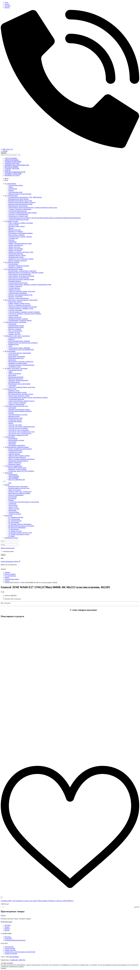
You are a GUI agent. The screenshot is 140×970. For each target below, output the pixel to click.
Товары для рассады (14, 317)
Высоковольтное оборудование (18, 199)
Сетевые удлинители (15, 286)
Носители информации (16, 495)
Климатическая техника (16, 325)
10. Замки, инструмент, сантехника (16, 368)
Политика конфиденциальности (15, 940)
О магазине (8, 938)
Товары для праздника (15, 248)
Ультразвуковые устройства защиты (20, 320)
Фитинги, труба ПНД (15, 296)
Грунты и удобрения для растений (19, 305)
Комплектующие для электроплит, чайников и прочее (25, 272)
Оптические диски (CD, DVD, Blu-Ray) (21, 471)
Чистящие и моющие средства (18, 435)
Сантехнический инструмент (17, 283)
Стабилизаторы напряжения (17, 293)
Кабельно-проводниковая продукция (20, 204)
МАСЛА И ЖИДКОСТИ (16, 479)
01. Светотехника (10, 183)
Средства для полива (15, 310)
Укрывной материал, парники (18, 319)
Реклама (11, 500)
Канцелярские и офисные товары (19, 493)
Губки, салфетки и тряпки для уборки (20, 223)
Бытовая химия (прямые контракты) (20, 411)
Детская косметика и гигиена (17, 414)
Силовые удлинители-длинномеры (19, 209)
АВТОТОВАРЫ (13, 476)
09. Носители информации (17, 527)
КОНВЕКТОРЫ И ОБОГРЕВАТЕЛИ (17, 165)
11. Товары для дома (15, 531)
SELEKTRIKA (14, 957)
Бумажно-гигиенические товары (19, 409)
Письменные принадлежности (18, 461)
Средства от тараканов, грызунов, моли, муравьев (24, 313)
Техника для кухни (14, 334)
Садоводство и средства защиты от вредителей (23, 502)
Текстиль (11, 240)
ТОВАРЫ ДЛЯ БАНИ (12, 168)
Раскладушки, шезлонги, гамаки (18, 396)
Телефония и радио (14, 366)
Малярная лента (13, 344)
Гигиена (11, 413)
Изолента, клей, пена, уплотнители (19, 491)
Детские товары (13, 224)
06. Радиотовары (13, 522)
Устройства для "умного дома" (18, 216)
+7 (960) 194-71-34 (7, 149)
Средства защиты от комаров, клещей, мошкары (24, 312)
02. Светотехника (14, 519)
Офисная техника (14, 454)
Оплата (7, 4)
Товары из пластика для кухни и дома (20, 252)
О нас (6, 2)
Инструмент (12, 375)
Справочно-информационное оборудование (22, 212)
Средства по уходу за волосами (18, 430)
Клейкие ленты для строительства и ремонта (23, 342)
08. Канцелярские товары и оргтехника (21, 526)
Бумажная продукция (15, 450)
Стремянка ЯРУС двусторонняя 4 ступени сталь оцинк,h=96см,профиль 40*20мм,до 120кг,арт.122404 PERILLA (37, 901)
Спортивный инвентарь (16, 399)
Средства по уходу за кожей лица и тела (21, 431)
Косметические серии (15, 418)
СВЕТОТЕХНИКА (11, 158)
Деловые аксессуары (15, 452)
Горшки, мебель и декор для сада (19, 303)
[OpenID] (10, 567)
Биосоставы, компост (15, 301)
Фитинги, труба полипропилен (18, 298)
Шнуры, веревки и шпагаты (17, 260)
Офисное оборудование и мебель (19, 455)
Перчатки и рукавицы (15, 231)
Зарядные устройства (15, 267)
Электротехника (13, 512)
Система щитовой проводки (17, 211)
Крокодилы (12, 360)
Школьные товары (14, 464)
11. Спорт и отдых (10, 389)
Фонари (11, 190)
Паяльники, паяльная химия (17, 363)
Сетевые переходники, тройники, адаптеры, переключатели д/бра (29, 284)
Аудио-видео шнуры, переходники (19, 353)
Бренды (7, 7)
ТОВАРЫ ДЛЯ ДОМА (12, 163)
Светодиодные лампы (15, 185)
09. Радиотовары (10, 351)
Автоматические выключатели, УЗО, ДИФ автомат (25, 197)
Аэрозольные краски (15, 337)
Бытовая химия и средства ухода (19, 488)
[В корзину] (1, 897)
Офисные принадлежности (17, 457)
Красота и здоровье (14, 329)
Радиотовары (12, 497)
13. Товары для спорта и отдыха (18, 534)
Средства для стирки (15, 425)
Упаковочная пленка (11, 538)
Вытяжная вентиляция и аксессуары (20, 200)
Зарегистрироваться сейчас (10, 561)
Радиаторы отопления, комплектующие (21, 279)
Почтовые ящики (14, 382)
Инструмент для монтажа (16, 356)
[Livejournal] (2, 567)
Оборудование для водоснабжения (19, 274)
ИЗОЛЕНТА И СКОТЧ (12, 175)
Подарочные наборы (15, 421)
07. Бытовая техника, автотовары (15, 322)
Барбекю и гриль (13, 390)
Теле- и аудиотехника (15, 331)
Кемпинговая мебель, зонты (17, 392)
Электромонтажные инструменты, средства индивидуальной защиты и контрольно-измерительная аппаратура (44, 218)
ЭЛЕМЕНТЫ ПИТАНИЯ (13, 161)
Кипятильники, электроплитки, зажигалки (22, 271)
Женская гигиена (14, 416)
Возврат (7, 928)
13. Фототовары (10, 437)
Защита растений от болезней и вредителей (22, 307)
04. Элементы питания (12, 262)
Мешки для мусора (14, 230)
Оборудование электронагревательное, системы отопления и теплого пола (32, 207)
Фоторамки (12, 443)
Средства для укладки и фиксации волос (21, 426)
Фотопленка (12, 442)
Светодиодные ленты (15, 192)
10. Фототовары (13, 529)
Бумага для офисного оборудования (20, 449)
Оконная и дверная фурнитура (18, 380)
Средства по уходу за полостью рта (19, 433)
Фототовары (12, 510)
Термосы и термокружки (16, 404)
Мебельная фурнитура (15, 378)
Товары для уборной (15, 250)
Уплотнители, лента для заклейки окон (21, 349)
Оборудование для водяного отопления (21, 276)
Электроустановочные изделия (18, 219)
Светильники (12, 188)
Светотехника (13, 505)
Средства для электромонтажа (18, 214)
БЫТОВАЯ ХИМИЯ (11, 167)
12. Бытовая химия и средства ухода (16, 406)
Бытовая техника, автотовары (18, 486)
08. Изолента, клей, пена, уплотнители (17, 336)
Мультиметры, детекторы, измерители (20, 361)
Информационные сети (16, 358)
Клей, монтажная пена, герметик (19, 341)
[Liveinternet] (7, 567)
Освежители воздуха (15, 419)
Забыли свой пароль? (8, 548)
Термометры (12, 242)
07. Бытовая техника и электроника (20, 524)
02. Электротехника (11, 195)
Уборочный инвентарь (15, 254)
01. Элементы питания (15, 517)
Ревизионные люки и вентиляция (19, 384)
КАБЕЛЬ (7, 170)
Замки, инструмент (14, 490)
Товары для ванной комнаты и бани (20, 243)
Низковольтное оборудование (18, 206)
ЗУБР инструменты (14, 373)
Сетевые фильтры (14, 288)
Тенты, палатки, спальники (17, 402)
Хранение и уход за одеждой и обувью (20, 259)
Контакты (8, 937)
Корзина (11, 228)
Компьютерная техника (16, 327)
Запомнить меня (8, 551)
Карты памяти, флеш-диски (17, 467)
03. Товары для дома (11, 221)
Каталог (4, 153)
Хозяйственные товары (16, 257)
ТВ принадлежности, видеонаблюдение (21, 365)
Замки (10, 372)
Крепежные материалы (15, 377)
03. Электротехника (14, 520)
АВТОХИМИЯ (13, 478)
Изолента (11, 339)
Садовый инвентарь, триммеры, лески (20, 308)
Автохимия (12, 408)
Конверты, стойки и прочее (17, 469)
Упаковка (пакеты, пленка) (17, 255)
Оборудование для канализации (18, 277)
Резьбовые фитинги (14, 281)
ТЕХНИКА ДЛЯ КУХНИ (13, 173)
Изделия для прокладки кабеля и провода (21, 202)
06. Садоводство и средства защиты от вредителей (21, 300)
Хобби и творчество (14, 462)
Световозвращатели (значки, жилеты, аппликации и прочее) (28, 397)
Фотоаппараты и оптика (16, 440)
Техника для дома (14, 332)
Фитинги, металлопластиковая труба (20, 295)
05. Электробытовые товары (14, 269)
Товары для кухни (14, 247)
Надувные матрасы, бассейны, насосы (20, 394)
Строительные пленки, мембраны (19, 348)
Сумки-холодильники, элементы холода (21, 401)
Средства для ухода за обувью (18, 428)
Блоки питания (13, 354)
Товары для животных (15, 245)
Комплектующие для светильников (19, 194)
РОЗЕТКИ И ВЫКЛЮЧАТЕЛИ (15, 172)
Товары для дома (13, 508)
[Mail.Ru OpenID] (5, 567)
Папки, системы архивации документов (21, 459)
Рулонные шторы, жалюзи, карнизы (20, 236)
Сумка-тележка (13, 315)
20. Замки (11, 536)
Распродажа (12, 498)
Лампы (10, 187)
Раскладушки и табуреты (16, 235)
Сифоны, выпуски (14, 289)
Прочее (10, 423)
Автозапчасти (12, 474)
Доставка (8, 6)
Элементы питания (14, 514)
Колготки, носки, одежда (16, 226)
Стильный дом (13, 238)
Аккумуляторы (13, 264)
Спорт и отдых (13, 507)
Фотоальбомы (12, 438)
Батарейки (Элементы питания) (18, 265)
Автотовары (12, 324)
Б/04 (9, 483)
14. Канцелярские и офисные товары (17, 447)
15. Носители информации (13, 466)
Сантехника (12, 385)
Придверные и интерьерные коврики (20, 233)
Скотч (10, 346)
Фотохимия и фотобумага (16, 445)
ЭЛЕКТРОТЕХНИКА (12, 160)
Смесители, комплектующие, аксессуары (21, 291)
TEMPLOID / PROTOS (17, 960)
